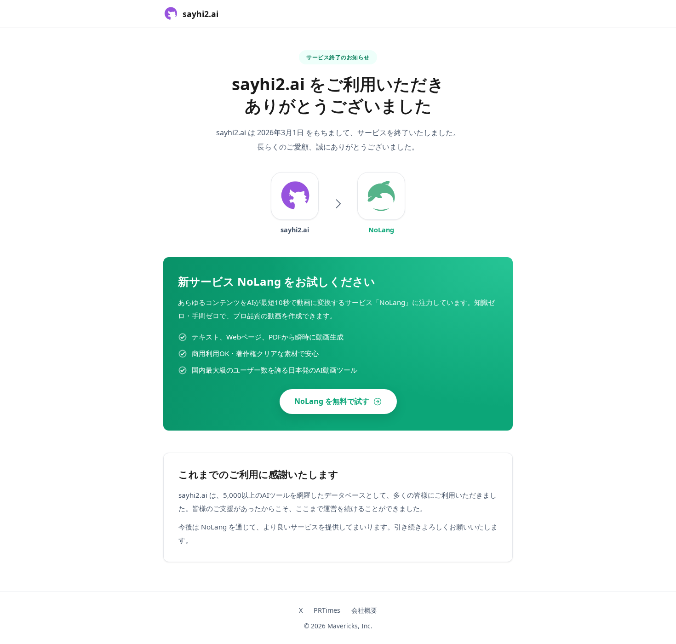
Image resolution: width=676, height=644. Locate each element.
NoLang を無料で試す (331, 401)
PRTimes (327, 610)
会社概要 (364, 610)
